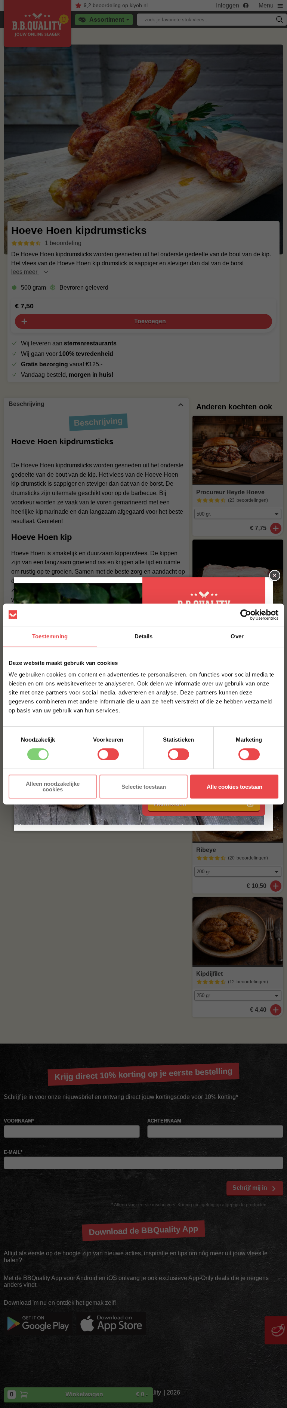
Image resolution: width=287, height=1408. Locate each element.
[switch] (108, 754)
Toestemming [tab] (50, 636)
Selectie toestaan (143, 787)
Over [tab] (237, 636)
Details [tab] (144, 636)
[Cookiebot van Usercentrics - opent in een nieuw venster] (245, 614)
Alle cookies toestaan (234, 787)
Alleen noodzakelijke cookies (53, 786)
